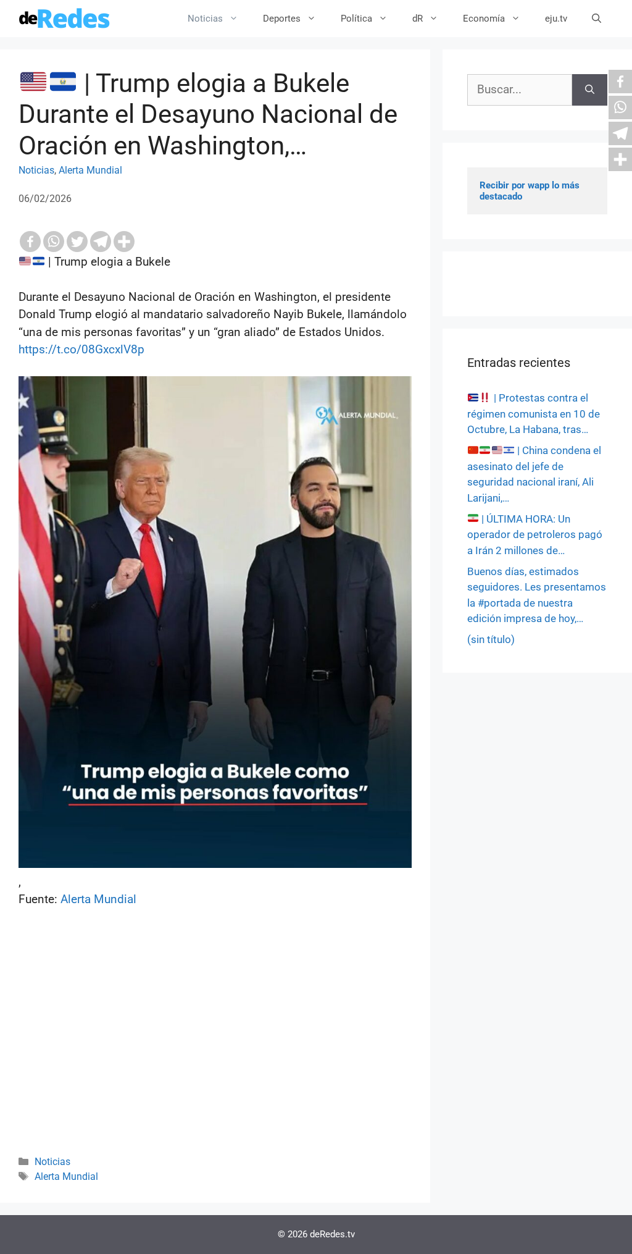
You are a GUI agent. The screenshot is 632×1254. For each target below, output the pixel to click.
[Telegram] (100, 241)
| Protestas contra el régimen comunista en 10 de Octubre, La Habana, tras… (533, 414)
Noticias (205, 18)
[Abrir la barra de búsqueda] (596, 18)
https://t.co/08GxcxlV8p (81, 349)
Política (356, 18)
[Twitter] (77, 241)
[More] (124, 241)
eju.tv (556, 18)
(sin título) (491, 639)
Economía (484, 18)
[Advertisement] (215, 1047)
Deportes (282, 18)
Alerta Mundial (90, 170)
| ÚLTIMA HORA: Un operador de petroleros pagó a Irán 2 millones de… (534, 535)
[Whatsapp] (53, 241)
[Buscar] (589, 90)
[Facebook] (30, 241)
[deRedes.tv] (65, 18)
